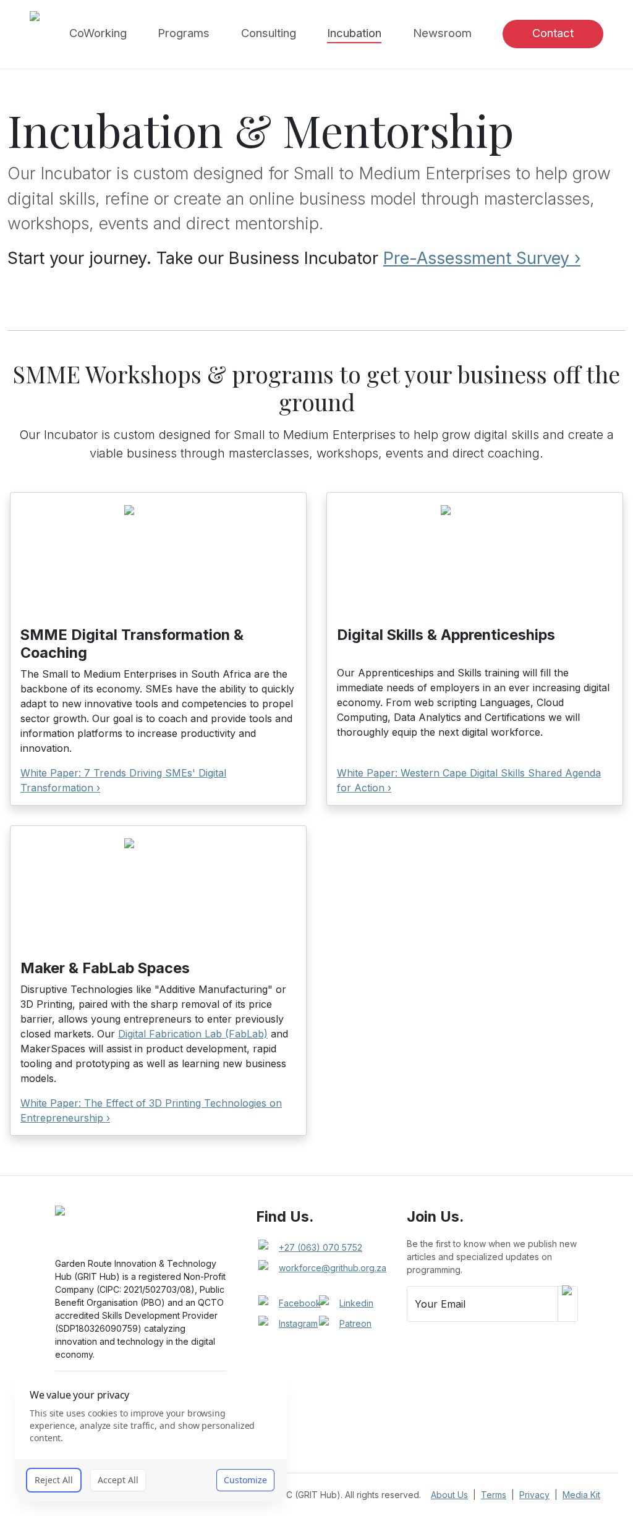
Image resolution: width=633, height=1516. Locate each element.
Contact (553, 33)
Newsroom (442, 33)
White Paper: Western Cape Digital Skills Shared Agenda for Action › (469, 780)
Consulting (268, 33)
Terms (493, 1494)
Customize (245, 1480)
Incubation (354, 33)
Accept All (118, 1480)
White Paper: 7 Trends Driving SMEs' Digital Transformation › (123, 780)
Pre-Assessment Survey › (481, 258)
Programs (184, 33)
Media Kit (581, 1494)
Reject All (54, 1480)
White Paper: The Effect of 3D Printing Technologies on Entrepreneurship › (151, 1110)
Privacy (534, 1494)
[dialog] (151, 1437)
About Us (449, 1494)
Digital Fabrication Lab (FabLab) (193, 1034)
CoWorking (98, 33)
